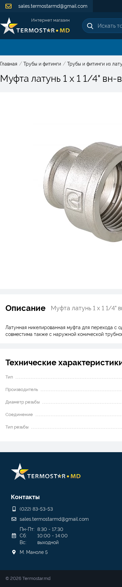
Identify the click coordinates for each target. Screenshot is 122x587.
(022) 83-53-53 (36, 509)
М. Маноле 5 (34, 552)
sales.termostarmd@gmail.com (52, 6)
